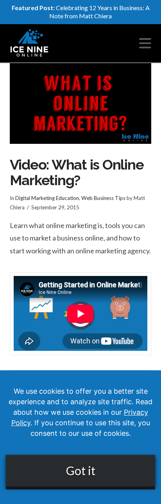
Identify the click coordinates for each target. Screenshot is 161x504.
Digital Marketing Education (47, 198)
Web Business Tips (103, 198)
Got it (80, 470)
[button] (145, 43)
